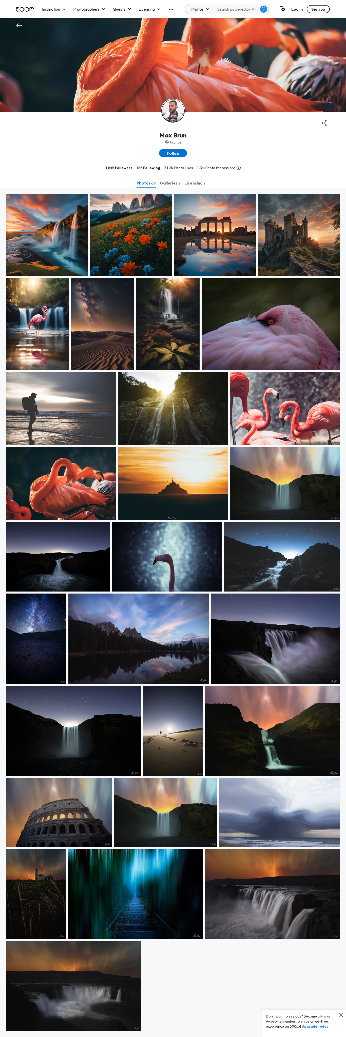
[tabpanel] (173, 612)
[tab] (146, 183)
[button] (264, 9)
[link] (47, 235)
